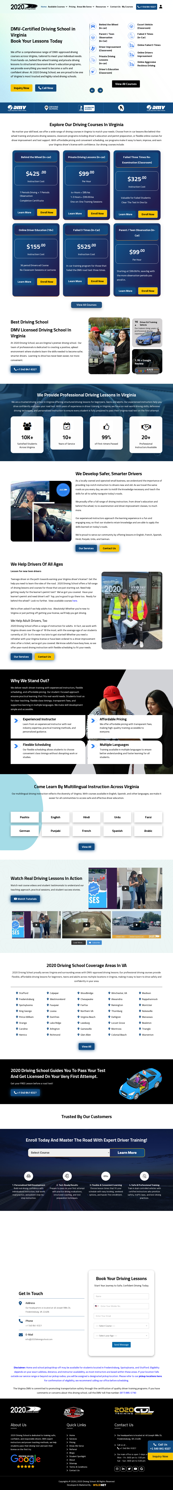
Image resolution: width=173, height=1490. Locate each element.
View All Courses (86, 304)
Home (44, 7)
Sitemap (73, 1463)
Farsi (148, 817)
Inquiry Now (21, 88)
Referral (73, 1449)
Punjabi (55, 831)
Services (73, 1439)
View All (86, 846)
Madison (146, 993)
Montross (116, 1029)
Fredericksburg (26, 999)
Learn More (24, 212)
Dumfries (54, 1017)
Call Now (47, 88)
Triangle (146, 1029)
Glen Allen (86, 1034)
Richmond (55, 1034)
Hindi (86, 817)
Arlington (55, 1029)
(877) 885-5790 (128, 1392)
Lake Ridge (55, 1023)
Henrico (23, 1034)
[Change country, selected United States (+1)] (97, 1306)
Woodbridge (87, 993)
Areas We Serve (84, 7)
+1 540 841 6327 (148, 7)
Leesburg (85, 1023)
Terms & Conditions (78, 1467)
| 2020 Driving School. (86, 1481)
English (55, 817)
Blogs (72, 1453)
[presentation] (92, 90)
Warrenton (148, 1034)
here (74, 600)
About (72, 1460)
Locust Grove (118, 1023)
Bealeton (147, 1023)
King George (25, 1011)
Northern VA (87, 1011)
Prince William (26, 1017)
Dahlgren (116, 1017)
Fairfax (84, 1005)
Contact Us (115, 7)
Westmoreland (57, 999)
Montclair (147, 1005)
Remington (117, 1005)
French (86, 831)
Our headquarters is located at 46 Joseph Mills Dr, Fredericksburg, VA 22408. (139, 1437)
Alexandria (116, 999)
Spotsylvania (26, 1005)
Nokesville (147, 1011)
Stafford (23, 993)
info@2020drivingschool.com (39, 1339)
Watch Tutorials (27, 898)
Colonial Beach (119, 1034)
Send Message (121, 1344)
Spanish (117, 831)
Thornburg (116, 1011)
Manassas (147, 1017)
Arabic (148, 831)
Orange (23, 1023)
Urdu (117, 817)
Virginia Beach (88, 1017)
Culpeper (54, 993)
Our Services (86, 548)
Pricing (72, 7)
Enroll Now (47, 212)
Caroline (23, 1029)
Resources (101, 7)
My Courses (127, 7)
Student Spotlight (77, 1456)
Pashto (24, 817)
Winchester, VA (119, 993)
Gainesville (86, 1029)
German (24, 831)
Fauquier (54, 1005)
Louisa (53, 1011)
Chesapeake (87, 999)
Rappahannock (150, 999)
